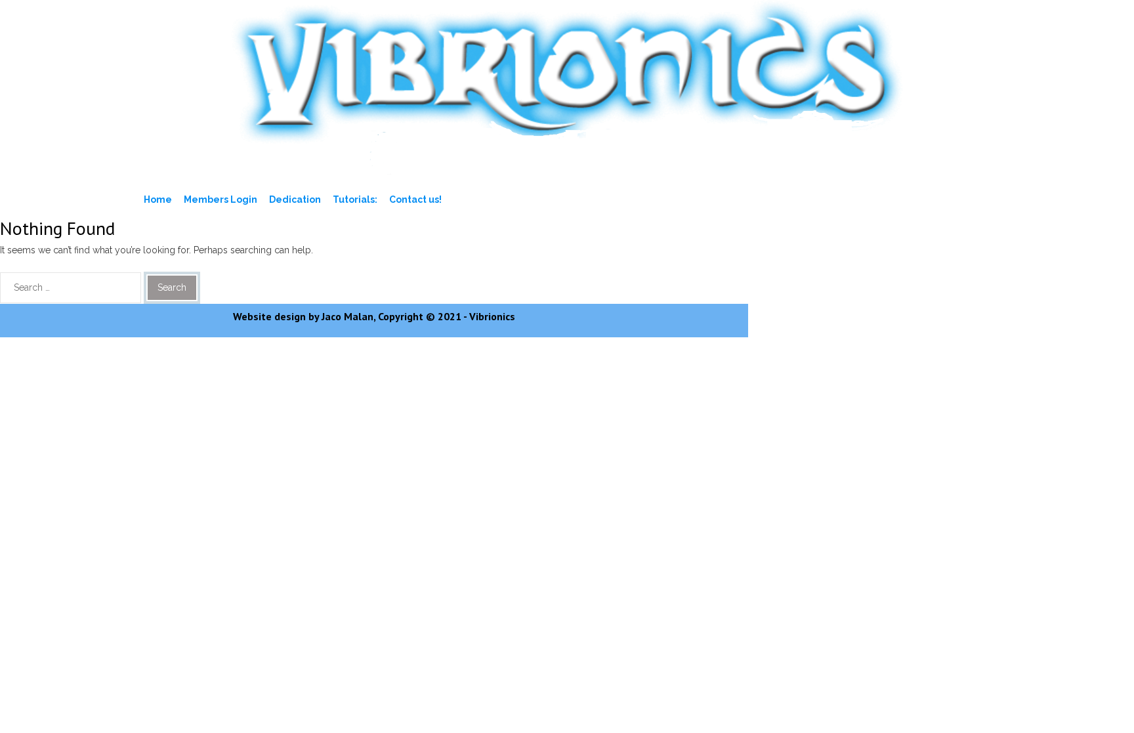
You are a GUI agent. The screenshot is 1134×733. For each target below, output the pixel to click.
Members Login (220, 199)
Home (158, 199)
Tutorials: (355, 199)
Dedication (295, 199)
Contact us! (415, 199)
